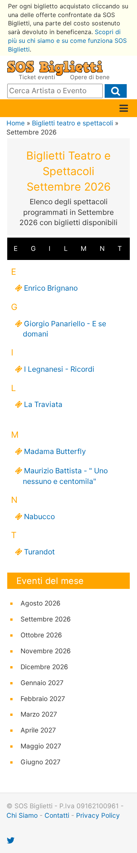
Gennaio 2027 (42, 683)
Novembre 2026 (46, 651)
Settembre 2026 (46, 619)
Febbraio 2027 (43, 699)
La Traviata (40, 404)
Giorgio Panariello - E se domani (62, 328)
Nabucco (37, 516)
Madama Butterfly (52, 451)
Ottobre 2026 (41, 635)
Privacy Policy (98, 815)
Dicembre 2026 (44, 667)
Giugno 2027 (41, 762)
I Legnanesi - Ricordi (56, 369)
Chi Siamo (22, 815)
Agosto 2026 (41, 603)
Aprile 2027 (38, 730)
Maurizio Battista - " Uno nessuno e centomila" (63, 475)
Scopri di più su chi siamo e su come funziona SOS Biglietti (67, 40)
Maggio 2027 (41, 746)
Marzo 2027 (39, 714)
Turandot (37, 551)
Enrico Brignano (48, 288)
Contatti (57, 815)
